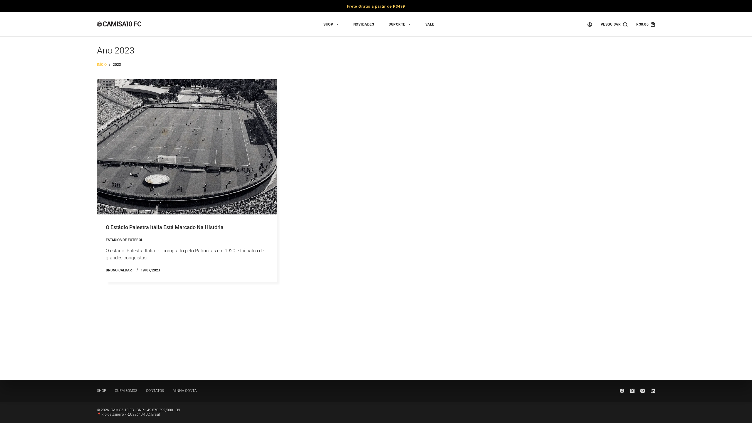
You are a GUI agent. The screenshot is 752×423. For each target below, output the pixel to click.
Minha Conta (185, 391)
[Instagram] (642, 391)
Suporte (397, 24)
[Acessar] (590, 24)
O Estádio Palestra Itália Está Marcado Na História (165, 227)
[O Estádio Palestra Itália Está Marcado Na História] (187, 146)
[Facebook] (622, 391)
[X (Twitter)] (632, 391)
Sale (429, 24)
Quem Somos (126, 391)
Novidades (363, 24)
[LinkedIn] (653, 391)
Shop (328, 24)
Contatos (155, 391)
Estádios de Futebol (124, 240)
